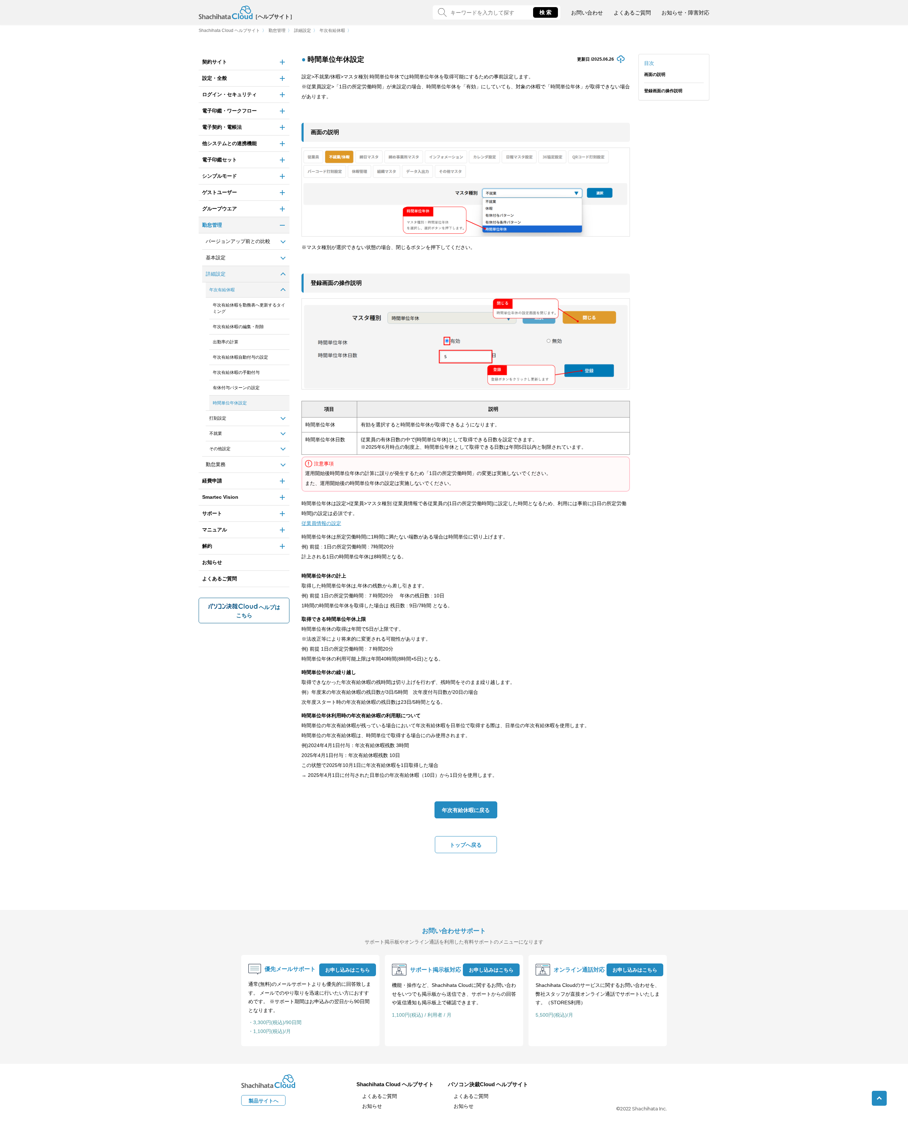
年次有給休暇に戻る (466, 810)
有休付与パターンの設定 (236, 387)
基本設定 (216, 257)
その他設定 (220, 448)
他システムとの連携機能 (229, 143)
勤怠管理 (277, 30)
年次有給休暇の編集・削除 (238, 326)
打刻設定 (217, 418)
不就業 (215, 433)
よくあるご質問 (632, 12)
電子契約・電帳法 (222, 127)
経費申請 (212, 481)
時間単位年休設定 (230, 402)
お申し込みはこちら (347, 970)
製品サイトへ (263, 1101)
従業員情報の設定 (321, 523)
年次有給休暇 (332, 30)
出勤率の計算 (225, 341)
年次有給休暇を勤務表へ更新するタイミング (249, 308)
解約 (207, 546)
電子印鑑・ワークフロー (229, 111)
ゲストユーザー (219, 192)
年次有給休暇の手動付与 (236, 372)
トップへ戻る (466, 845)
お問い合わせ (587, 12)
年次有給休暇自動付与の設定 (240, 357)
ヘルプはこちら (258, 611)
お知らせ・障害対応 (685, 12)
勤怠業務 (216, 464)
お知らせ (212, 562)
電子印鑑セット (219, 159)
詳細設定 (302, 30)
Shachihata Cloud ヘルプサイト (229, 30)
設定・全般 (214, 78)
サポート (212, 513)
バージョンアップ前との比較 (238, 241)
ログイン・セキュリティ (229, 94)
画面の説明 (654, 74)
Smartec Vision (220, 497)
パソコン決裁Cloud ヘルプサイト (488, 1084)
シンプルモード (219, 176)
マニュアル (214, 529)
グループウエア (219, 208)
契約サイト (214, 62)
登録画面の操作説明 (663, 90)
